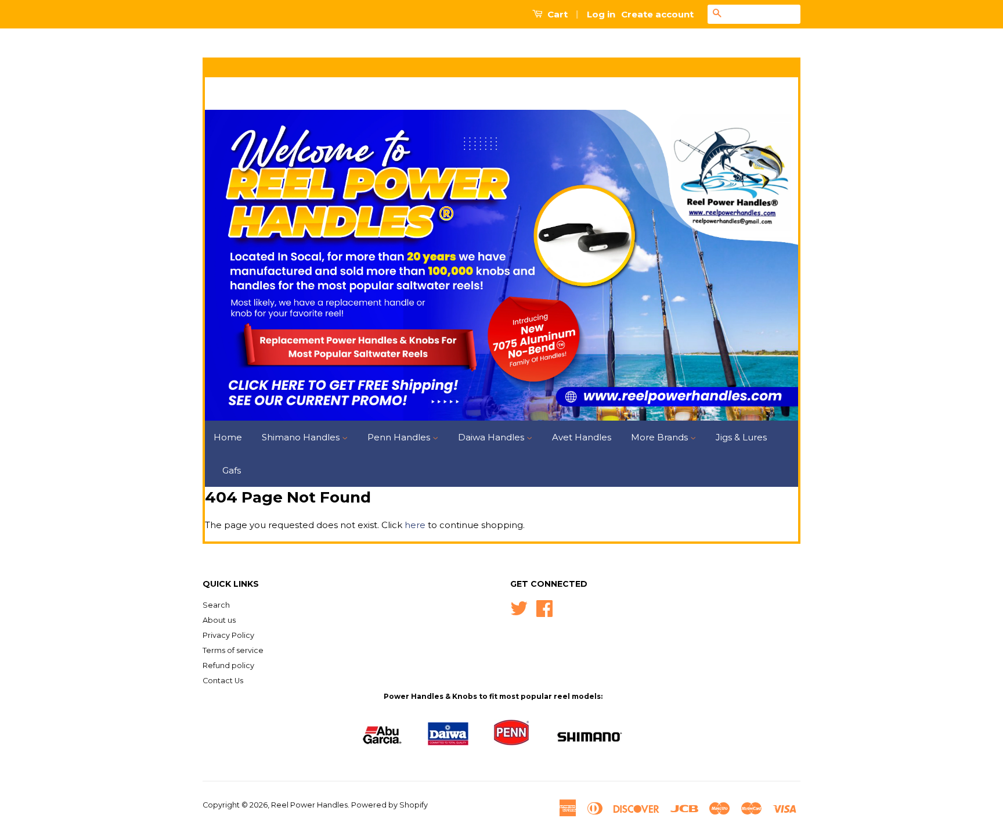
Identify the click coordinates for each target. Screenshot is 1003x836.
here (415, 524)
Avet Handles (581, 437)
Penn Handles (399, 437)
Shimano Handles (302, 437)
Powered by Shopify (389, 805)
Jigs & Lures (741, 437)
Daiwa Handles (492, 437)
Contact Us (223, 680)
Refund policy (228, 665)
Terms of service (233, 650)
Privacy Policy (228, 635)
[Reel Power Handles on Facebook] (544, 607)
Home (228, 437)
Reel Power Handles (309, 805)
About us (219, 620)
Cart (556, 14)
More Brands (660, 437)
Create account (657, 14)
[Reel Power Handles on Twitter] (519, 607)
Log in (601, 14)
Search (216, 605)
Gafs (231, 470)
